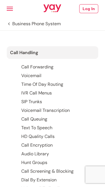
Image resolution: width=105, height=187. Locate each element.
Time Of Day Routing (42, 84)
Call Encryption (37, 145)
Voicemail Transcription (45, 110)
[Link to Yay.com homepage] (52, 8)
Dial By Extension (39, 180)
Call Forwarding (37, 67)
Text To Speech (36, 128)
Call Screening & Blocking (47, 171)
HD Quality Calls (38, 136)
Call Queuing (34, 119)
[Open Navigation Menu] (10, 9)
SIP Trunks (31, 102)
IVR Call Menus (36, 93)
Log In (89, 8)
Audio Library (35, 154)
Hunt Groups (34, 162)
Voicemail (31, 76)
